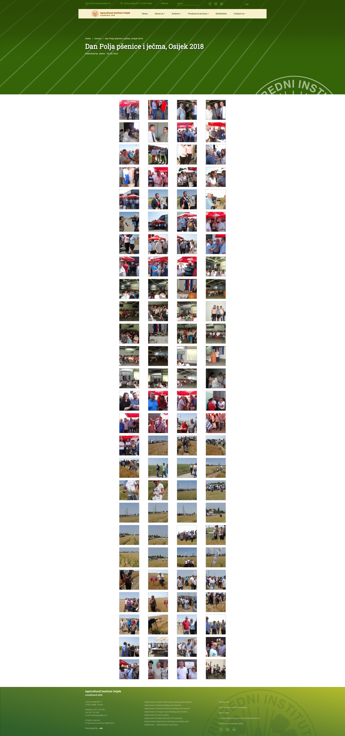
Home (145, 13)
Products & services (197, 13)
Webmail (164, 3)
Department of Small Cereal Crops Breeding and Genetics (168, 702)
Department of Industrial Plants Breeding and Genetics (167, 708)
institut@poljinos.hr (103, 3)
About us (159, 13)
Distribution (221, 13)
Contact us (239, 13)
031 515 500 (99, 710)
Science (176, 13)
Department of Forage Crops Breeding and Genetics (165, 712)
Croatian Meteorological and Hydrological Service (239, 718)
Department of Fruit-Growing (156, 715)
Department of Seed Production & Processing (163, 718)
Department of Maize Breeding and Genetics (162, 705)
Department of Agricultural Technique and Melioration (166, 721)
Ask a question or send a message (233, 707)
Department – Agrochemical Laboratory (161, 725)
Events (98, 38)
